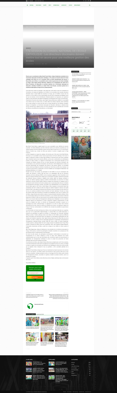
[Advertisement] (58, 15)
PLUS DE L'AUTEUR (40, 314)
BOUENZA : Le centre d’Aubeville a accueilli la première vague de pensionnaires (80, 101)
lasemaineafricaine (30, 63)
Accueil (27, 26)
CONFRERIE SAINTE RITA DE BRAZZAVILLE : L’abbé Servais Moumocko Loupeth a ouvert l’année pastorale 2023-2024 (35, 296)
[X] (87, 1)
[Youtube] (90, 1)
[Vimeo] (88, 1)
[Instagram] (85, 1)
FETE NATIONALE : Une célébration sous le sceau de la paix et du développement (81, 74)
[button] (89, 5)
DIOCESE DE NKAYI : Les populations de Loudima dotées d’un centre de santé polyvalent (47, 343)
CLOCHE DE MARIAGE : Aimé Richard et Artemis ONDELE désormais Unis (79, 155)
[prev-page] (26, 348)
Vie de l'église (32, 26)
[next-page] (28, 348)
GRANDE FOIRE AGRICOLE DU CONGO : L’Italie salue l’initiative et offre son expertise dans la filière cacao (81, 86)
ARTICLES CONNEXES (31, 314)
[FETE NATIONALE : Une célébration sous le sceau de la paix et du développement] (29, 364)
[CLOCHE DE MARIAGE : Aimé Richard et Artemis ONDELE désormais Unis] (32, 321)
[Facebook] (83, 1)
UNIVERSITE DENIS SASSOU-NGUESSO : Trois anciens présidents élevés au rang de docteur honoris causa (81, 80)
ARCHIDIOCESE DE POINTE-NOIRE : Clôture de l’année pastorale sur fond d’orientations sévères (32, 343)
